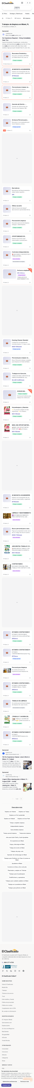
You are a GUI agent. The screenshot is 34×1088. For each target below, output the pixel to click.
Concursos (5, 1051)
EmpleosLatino (6, 1025)
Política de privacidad (8, 1002)
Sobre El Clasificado (7, 984)
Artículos (4, 1054)
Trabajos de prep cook (17, 851)
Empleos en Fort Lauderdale (17, 815)
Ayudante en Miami (17, 863)
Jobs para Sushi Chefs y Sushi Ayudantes (17, 837)
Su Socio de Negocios (8, 1028)
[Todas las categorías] (22, 3)
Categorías (5, 1057)
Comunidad (5, 1048)
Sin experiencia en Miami (17, 841)
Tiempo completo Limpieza (17, 822)
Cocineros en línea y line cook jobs (17, 867)
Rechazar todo (24, 1081)
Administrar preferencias (10, 1081)
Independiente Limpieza (17, 826)
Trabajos (4, 990)
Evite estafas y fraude (8, 999)
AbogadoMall (5, 1034)
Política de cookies (7, 1005)
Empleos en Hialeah (9, 818)
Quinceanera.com (7, 1022)
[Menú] (28, 3)
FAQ (3, 1068)
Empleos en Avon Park (24, 818)
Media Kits (5, 987)
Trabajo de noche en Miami (17, 848)
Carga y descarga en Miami (17, 844)
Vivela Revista (6, 1040)
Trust (3, 996)
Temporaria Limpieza (25, 833)
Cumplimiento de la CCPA (9, 1008)
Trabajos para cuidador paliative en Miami (17, 881)
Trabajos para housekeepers (17, 874)
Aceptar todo (6, 1085)
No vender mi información (9, 1011)
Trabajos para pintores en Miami (17, 888)
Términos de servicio (7, 993)
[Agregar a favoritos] (30, 64)
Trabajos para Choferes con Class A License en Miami (17, 859)
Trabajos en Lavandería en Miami (17, 884)
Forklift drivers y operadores (17, 877)
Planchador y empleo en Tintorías (17, 870)
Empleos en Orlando (10, 811)
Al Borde (4, 1037)
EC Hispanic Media (7, 1019)
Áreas (3, 1060)
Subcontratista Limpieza (17, 829)
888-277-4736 (9, 962)
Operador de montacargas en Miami (17, 855)
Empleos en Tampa (24, 811)
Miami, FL (9, 18)
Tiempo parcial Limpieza (10, 833)
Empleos (18, 18)
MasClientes (5, 1031)
